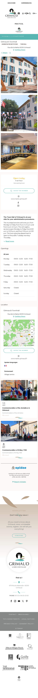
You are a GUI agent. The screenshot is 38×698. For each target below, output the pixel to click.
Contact (13, 614)
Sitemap (19, 628)
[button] (29, 13)
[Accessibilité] (23, 13)
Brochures (23, 614)
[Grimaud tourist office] (19, 560)
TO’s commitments (11, 619)
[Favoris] (26, 13)
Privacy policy (10, 624)
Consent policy (26, 624)
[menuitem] (11, 3)
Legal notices (28, 619)
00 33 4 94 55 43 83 (19, 595)
